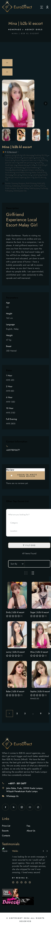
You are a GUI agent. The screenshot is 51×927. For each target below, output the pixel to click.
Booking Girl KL (40, 155)
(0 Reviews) (12, 152)
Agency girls (34, 29)
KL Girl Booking (17, 167)
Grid (25, 573)
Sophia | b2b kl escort (40, 691)
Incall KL (39, 162)
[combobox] (27, 522)
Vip (6, 179)
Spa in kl (30, 177)
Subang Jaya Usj (20, 190)
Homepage (14, 29)
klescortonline (17, 170)
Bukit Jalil (40, 183)
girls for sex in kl (11, 162)
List (32, 573)
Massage (8, 174)
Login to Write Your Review (27, 475)
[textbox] (16, 522)
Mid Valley (24, 188)
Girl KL (44, 160)
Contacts (6, 835)
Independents (22, 165)
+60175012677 (13, 450)
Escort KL (19, 160)
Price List (6, 825)
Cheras (8, 185)
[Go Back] (7, 62)
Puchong (43, 188)
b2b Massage (27, 155)
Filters (31, 545)
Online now (26, 174)
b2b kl (18, 155)
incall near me (10, 165)
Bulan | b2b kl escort (15, 691)
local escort (9, 172)
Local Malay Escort (23, 172)
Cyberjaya (16, 185)
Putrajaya (9, 190)
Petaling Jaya (34, 188)
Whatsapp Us (12, 796)
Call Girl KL (17, 157)
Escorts (5, 830)
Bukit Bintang (31, 183)
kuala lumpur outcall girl (33, 170)
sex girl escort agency (17, 177)
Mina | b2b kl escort (39, 651)
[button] (5, 103)
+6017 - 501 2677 (17, 783)
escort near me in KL (32, 160)
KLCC (42, 185)
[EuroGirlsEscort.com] (10, 892)
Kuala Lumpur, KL (12, 188)
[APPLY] (47, 7)
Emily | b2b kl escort (15, 612)
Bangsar (21, 183)
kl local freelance (31, 167)
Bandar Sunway (11, 183)
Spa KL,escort (40, 177)
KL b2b (32, 165)
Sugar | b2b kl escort (39, 612)
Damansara (25, 185)
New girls (17, 174)
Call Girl (8, 157)
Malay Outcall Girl (39, 172)
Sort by (14, 563)
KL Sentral (35, 185)
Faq (28, 825)
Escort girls (9, 160)
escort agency (28, 157)
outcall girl (36, 174)
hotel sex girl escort (27, 162)
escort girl (39, 157)
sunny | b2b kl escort (15, 651)
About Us (31, 830)
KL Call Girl (40, 165)
